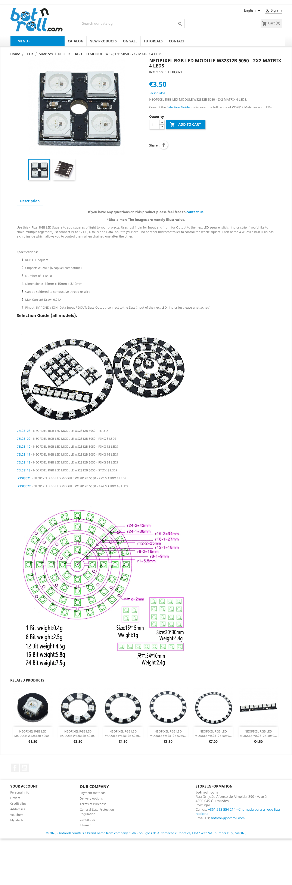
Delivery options (91, 798)
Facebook (15, 768)
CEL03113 (24, 470)
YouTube (24, 768)
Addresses (17, 809)
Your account (24, 786)
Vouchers (17, 815)
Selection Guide (178, 107)
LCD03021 (24, 478)
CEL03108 (23, 431)
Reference (156, 72)
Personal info (19, 792)
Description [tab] (30, 201)
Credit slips (18, 803)
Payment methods (93, 793)
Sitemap (85, 825)
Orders (15, 798)
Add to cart (185, 124)
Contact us (87, 820)
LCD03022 (24, 486)
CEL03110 (24, 446)
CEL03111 (24, 454)
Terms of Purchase (93, 804)
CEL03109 (24, 439)
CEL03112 (24, 462)
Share (163, 145)
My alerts (17, 820)
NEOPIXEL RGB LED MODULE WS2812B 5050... (32, 733)
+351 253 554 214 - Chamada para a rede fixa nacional (238, 811)
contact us (194, 212)
